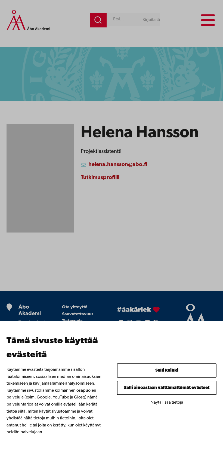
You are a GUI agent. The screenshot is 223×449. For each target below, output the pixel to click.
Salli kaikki (166, 370)
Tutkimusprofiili (100, 177)
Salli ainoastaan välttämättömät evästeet (166, 388)
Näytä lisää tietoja (166, 402)
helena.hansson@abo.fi (117, 164)
